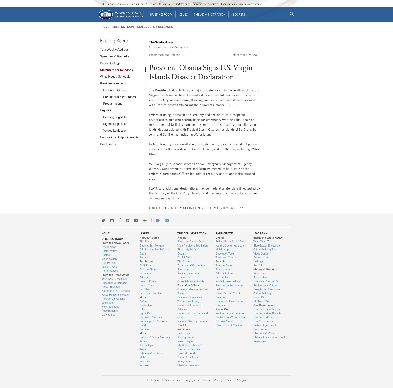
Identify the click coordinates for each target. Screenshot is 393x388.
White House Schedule (115, 76)
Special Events (186, 353)
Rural (143, 325)
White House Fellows (228, 281)
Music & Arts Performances (110, 268)
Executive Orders (115, 90)
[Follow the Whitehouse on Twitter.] (103, 220)
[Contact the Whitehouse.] (155, 220)
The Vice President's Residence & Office (265, 283)
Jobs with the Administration (224, 271)
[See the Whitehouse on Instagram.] (112, 220)
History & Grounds (265, 269)
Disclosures (108, 144)
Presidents (259, 273)
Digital (220, 237)
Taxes (143, 341)
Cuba (143, 253)
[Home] (120, 19)
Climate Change (149, 269)
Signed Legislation (115, 124)
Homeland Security (151, 317)
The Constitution (263, 321)
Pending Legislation (116, 117)
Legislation (107, 110)
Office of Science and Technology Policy (190, 299)
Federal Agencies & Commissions (265, 327)
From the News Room (115, 242)
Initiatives (183, 329)
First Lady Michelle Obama (188, 251)
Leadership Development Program (230, 303)
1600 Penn (239, 14)
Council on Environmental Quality (192, 315)
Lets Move (183, 333)
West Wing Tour (262, 241)
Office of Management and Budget (193, 291)
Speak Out (222, 309)
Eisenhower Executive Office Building (266, 291)
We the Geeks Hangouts (230, 245)
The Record (146, 241)
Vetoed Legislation (115, 130)
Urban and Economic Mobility (152, 355)
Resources (259, 341)
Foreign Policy (148, 281)
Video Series (261, 253)
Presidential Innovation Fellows (229, 287)
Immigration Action (151, 293)
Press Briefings (110, 63)
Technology (146, 345)
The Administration (210, 14)
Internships (222, 277)
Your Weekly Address (114, 49)
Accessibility (172, 380)
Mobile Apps (223, 249)
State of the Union (188, 357)
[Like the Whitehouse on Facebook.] (120, 220)
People (181, 237)
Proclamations (112, 103)
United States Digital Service (228, 295)
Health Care (147, 285)
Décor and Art (261, 257)
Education (145, 277)
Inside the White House (268, 237)
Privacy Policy (222, 380)
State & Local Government (269, 337)
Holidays (258, 261)
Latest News (109, 246)
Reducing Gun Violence (153, 321)
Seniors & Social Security (155, 337)
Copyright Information (197, 380)
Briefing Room (161, 14)
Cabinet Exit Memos (152, 245)
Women (144, 365)
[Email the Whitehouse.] (167, 220)
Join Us (220, 261)
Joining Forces (186, 337)
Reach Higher (185, 341)
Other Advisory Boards (190, 281)
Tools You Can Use (227, 257)
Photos (106, 254)
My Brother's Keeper (189, 345)
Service (144, 329)
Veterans (145, 361)
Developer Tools (225, 253)
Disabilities (146, 305)
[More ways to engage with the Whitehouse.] (145, 220)
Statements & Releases (155, 26)
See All (144, 257)
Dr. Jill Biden (184, 257)
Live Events (109, 262)
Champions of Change (229, 325)
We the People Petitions (230, 313)
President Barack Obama (192, 241)
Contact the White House (230, 317)
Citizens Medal (224, 321)
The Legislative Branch (267, 313)
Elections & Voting (264, 333)
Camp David (260, 297)
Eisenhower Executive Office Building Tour (266, 247)
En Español (154, 380)
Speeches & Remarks (115, 56)
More (143, 297)
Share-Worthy (110, 250)
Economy (145, 273)
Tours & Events (225, 265)
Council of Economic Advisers (189, 307)
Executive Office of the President (191, 267)
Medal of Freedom (188, 365)
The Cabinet (184, 261)
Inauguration (184, 361)
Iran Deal (145, 289)
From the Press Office (115, 274)
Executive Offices (188, 285)
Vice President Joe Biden (192, 245)
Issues (183, 14)
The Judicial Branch (265, 317)
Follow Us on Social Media (231, 241)
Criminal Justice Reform (154, 249)
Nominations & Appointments (119, 137)
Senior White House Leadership (189, 275)
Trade (143, 349)
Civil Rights (146, 265)
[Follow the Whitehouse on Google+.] (127, 220)
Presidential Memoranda (119, 97)
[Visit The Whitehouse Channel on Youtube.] (136, 220)
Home (106, 26)
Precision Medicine (188, 349)
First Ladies (260, 277)
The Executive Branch (266, 309)
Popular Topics (149, 237)
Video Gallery (109, 258)
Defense (144, 301)
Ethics (143, 309)
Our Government (263, 305)
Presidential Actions (113, 83)
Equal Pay (146, 313)
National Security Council (192, 321)
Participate (224, 233)
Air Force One (261, 301)
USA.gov (240, 380)
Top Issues (146, 261)
